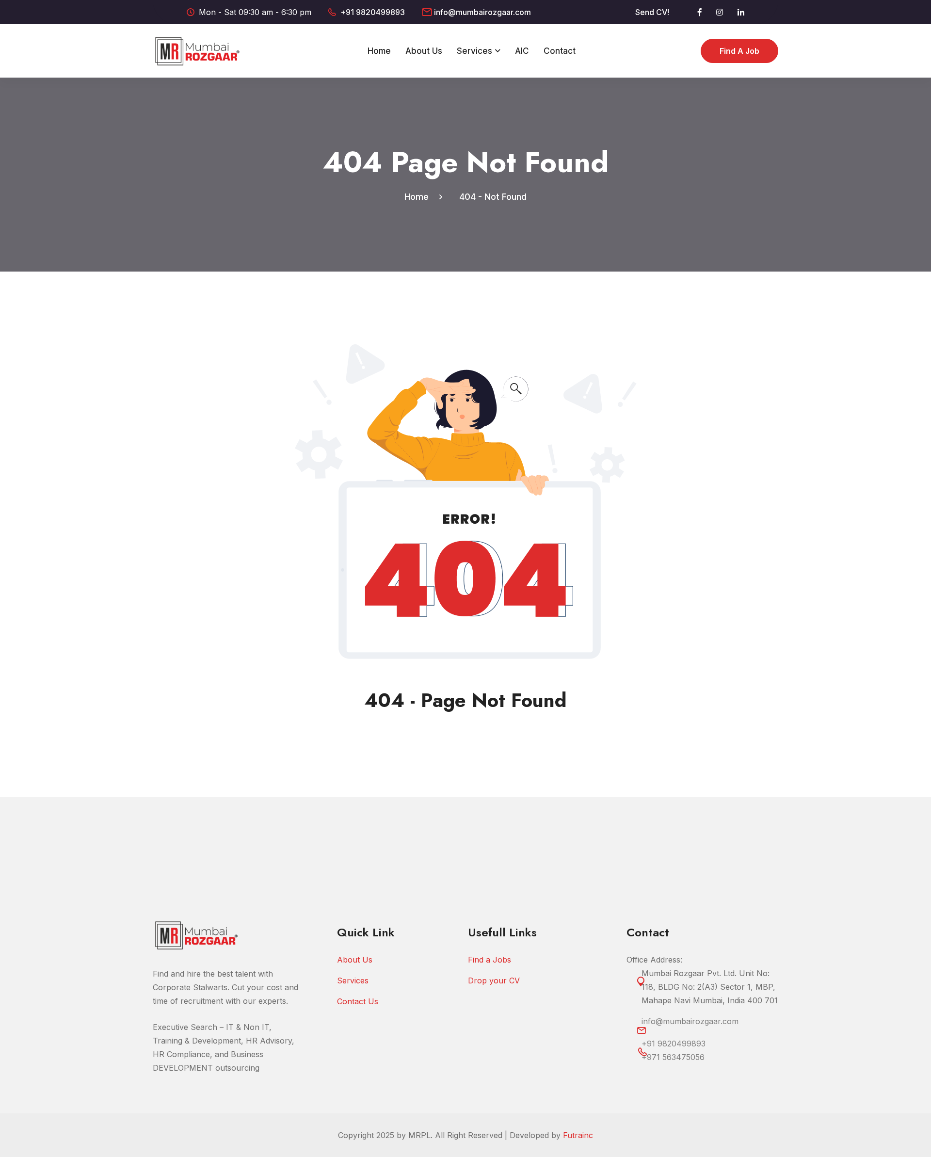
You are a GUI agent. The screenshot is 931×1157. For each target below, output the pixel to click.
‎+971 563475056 (673, 1057)
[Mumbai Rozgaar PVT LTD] (197, 50)
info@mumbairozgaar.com (482, 12)
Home (379, 51)
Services (474, 51)
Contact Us (357, 1001)
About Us (423, 51)
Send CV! (652, 12)
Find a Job (739, 51)
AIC (522, 51)
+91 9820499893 (372, 12)
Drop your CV (494, 980)
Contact (560, 51)
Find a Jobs (489, 959)
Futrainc (578, 1135)
